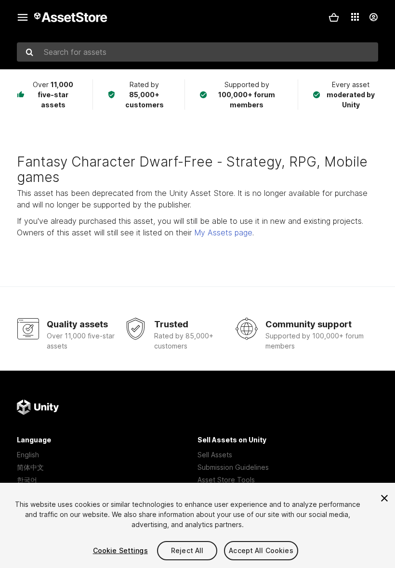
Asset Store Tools (226, 480)
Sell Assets (215, 455)
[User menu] (373, 17)
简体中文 (30, 467)
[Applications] (355, 17)
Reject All (187, 550)
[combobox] (197, 52)
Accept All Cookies (261, 550)
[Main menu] (22, 17)
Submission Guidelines (233, 467)
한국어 (27, 480)
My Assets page (223, 232)
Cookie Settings (120, 550)
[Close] (384, 498)
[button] (334, 17)
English (28, 455)
